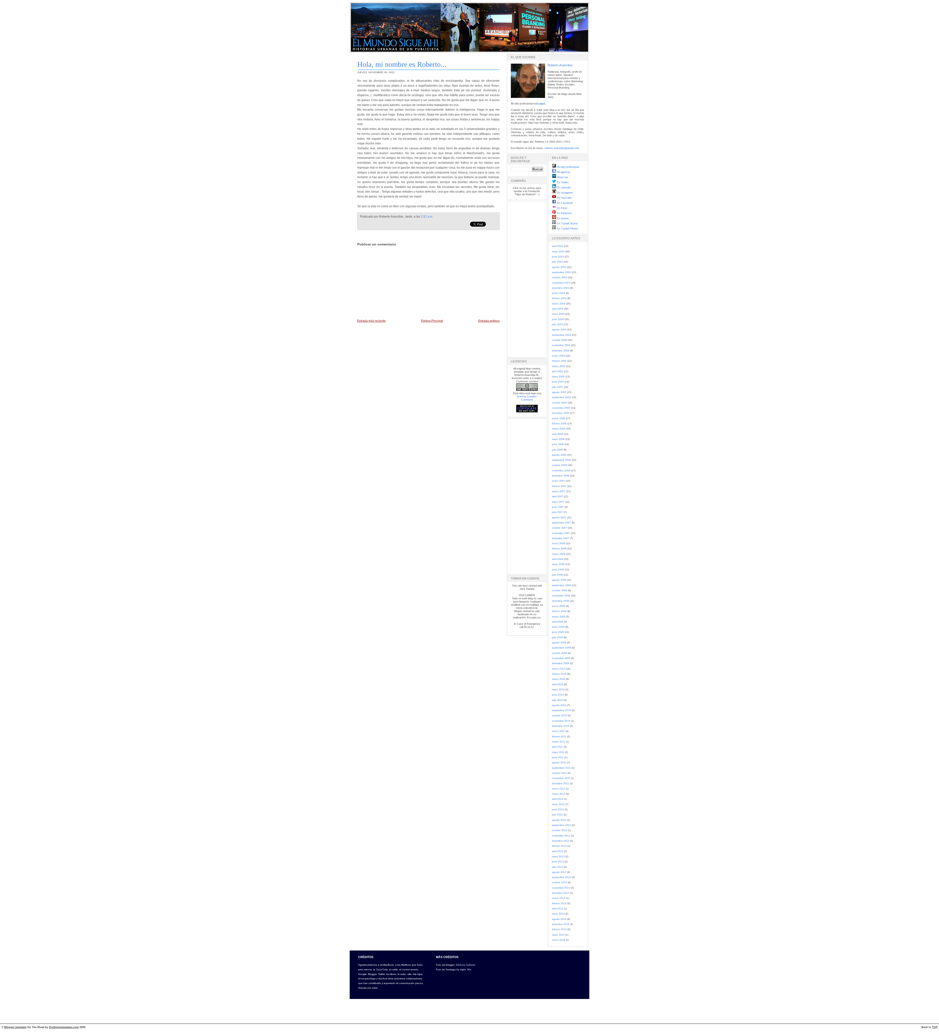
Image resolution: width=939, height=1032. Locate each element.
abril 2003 (557, 246)
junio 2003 (558, 256)
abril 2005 (557, 371)
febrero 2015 (559, 929)
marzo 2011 (558, 741)
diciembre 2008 (560, 601)
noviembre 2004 (561, 345)
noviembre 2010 (561, 720)
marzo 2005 (558, 366)
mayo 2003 (558, 251)
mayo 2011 (558, 752)
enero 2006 (558, 418)
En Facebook (564, 202)
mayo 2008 (558, 564)
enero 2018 (558, 940)
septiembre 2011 (561, 767)
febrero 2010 (559, 674)
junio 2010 (558, 694)
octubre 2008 (559, 590)
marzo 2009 (558, 616)
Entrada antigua (489, 321)
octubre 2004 (559, 340)
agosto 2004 (559, 329)
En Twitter (562, 182)
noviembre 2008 (561, 595)
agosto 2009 (559, 642)
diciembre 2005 (560, 413)
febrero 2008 (559, 548)
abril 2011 (557, 746)
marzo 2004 (558, 303)
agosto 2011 (559, 762)
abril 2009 (557, 621)
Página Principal (432, 321)
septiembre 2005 (561, 397)
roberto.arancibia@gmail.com (561, 148)
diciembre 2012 (560, 840)
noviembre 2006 (561, 470)
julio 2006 (557, 449)
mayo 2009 (558, 627)
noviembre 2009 (561, 658)
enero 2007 (558, 480)
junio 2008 (558, 569)
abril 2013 (557, 851)
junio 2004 (558, 319)
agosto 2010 (559, 705)
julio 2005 (557, 387)
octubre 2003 (559, 277)
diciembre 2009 (560, 663)
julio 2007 (557, 512)
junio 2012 (558, 809)
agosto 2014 (559, 919)
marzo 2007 (558, 491)
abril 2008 (557, 559)
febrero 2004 (559, 298)
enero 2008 (558, 543)
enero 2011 (558, 731)
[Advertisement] (525, 278)
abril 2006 (557, 434)
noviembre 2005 (561, 407)
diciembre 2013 (560, 893)
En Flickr (562, 208)
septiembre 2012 (561, 825)
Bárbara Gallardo (465, 964)
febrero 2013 (559, 846)
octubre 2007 (559, 527)
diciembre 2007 (560, 538)
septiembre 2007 (561, 522)
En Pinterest (563, 213)
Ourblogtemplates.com (64, 1027)
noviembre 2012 (561, 835)
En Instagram (564, 192)
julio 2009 (557, 637)
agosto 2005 (559, 392)
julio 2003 (557, 261)
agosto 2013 (559, 872)
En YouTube (563, 197)
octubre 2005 (559, 402)
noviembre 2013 (561, 887)
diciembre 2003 (560, 288)
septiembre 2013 (561, 877)
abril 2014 (557, 908)
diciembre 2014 (560, 924)
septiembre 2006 (561, 460)
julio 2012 (557, 814)
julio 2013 (557, 867)
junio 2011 (558, 757)
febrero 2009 (559, 611)
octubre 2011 (559, 773)
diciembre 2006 (560, 475)
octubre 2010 (559, 715)
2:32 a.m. (427, 216)
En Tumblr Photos (567, 228)
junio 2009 (558, 632)
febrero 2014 (559, 903)
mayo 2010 (558, 689)
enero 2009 (558, 606)
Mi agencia (563, 172)
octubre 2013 (559, 882)
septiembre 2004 (561, 335)
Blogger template (15, 1027)
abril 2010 (557, 684)
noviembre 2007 (561, 533)
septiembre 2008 (561, 585)
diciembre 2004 (560, 350)
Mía (469, 969)
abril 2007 (557, 496)
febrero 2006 (559, 423)
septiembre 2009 (561, 647)
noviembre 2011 (561, 778)
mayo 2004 (558, 314)
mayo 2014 (558, 913)
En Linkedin (563, 187)
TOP (935, 1027)
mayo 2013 (558, 856)
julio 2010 (557, 700)
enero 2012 (558, 788)
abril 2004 (557, 308)
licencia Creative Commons (527, 398)
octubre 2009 (559, 653)
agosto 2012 (559, 820)
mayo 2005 (558, 376)
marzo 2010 (558, 679)
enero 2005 (558, 355)
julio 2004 (557, 324)
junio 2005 (558, 381)
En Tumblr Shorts (567, 223)
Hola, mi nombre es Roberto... (402, 64)
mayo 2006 (558, 439)
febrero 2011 (559, 736)
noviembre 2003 (561, 282)
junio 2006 (558, 444)
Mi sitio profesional (567, 166)
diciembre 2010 (560, 726)
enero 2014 (558, 898)
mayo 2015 (558, 934)
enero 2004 (558, 293)
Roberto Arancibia (560, 65)
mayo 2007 (558, 501)
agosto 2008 (559, 580)
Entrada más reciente (371, 321)
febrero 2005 (559, 360)
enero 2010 (558, 668)
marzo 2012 (558, 793)
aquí (542, 103)
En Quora (562, 218)
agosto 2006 (559, 454)
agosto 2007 (559, 517)
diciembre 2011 (560, 783)
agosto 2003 (559, 267)
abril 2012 (557, 799)
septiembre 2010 (561, 710)
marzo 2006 (558, 428)
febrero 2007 (559, 486)
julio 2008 (557, 574)
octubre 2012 (559, 830)
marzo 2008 (558, 554)
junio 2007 (558, 507)
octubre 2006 (559, 465)
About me (562, 177)
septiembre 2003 (561, 272)
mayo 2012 (558, 804)
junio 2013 (558, 861)
